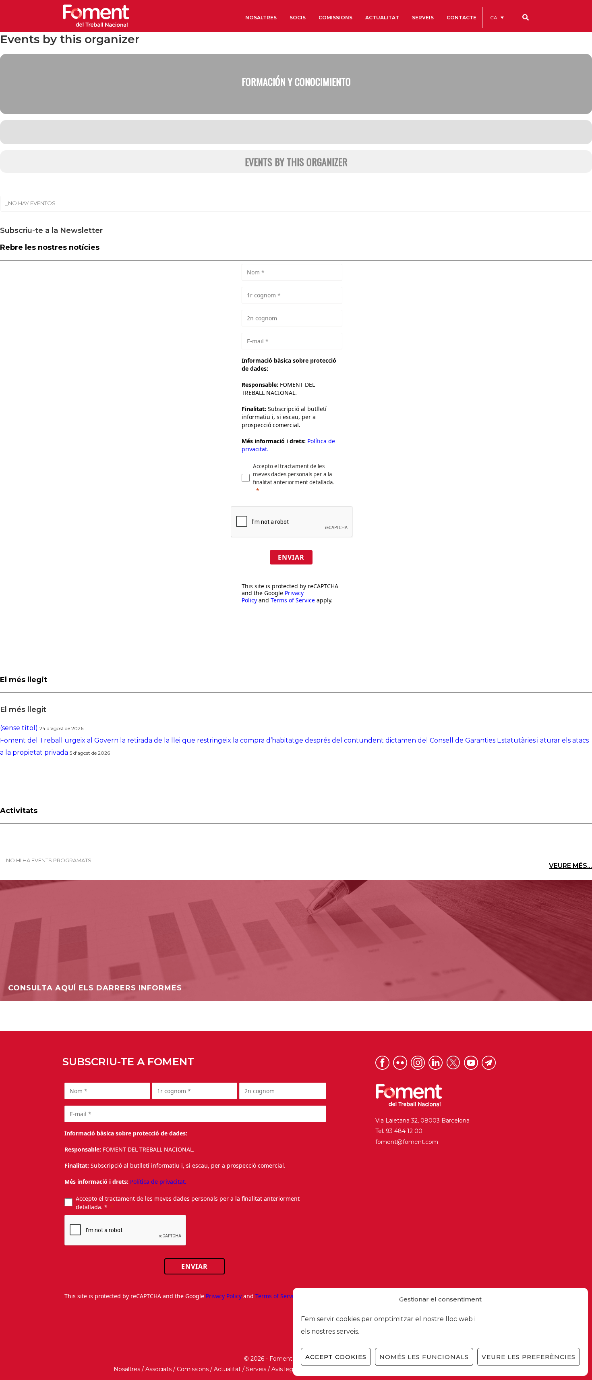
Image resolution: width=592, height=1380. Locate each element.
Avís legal (284, 1369)
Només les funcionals (424, 1357)
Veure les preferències (528, 1357)
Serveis (256, 1369)
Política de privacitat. (158, 1181)
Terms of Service (293, 600)
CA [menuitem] (493, 18)
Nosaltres (127, 1369)
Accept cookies (335, 1357)
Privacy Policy (224, 1296)
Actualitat (227, 1369)
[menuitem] (497, 17)
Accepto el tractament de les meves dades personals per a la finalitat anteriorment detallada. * (188, 1203)
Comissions (193, 1369)
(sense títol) (19, 728)
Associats (158, 1369)
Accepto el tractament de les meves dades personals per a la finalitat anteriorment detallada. (294, 474)
